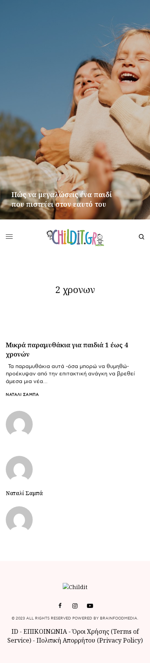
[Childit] (75, 236)
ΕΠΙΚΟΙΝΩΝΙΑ (45, 631)
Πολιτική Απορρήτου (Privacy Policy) (90, 640)
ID (15, 631)
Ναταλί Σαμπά (22, 394)
